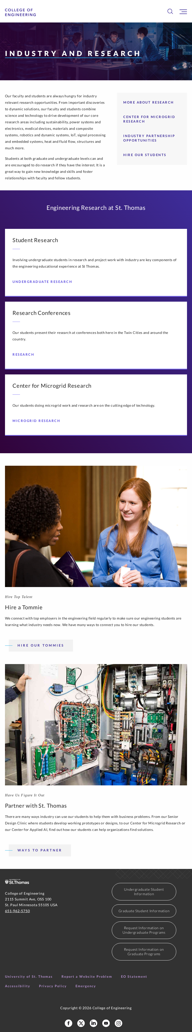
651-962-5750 (17, 911)
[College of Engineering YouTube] (106, 1023)
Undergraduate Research (42, 282)
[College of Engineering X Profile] (81, 1023)
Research (23, 354)
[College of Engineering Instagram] (118, 1023)
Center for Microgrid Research (149, 119)
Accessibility (17, 986)
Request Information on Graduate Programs (144, 951)
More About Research (148, 102)
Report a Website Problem (87, 976)
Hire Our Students (144, 155)
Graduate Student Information (144, 911)
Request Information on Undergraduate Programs (143, 930)
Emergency (86, 986)
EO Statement (134, 976)
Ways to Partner (40, 850)
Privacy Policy (53, 986)
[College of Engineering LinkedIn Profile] (93, 1023)
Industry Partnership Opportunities (149, 138)
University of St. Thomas (29, 976)
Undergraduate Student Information (144, 891)
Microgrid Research (36, 421)
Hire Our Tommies (41, 645)
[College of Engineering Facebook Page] (68, 1023)
